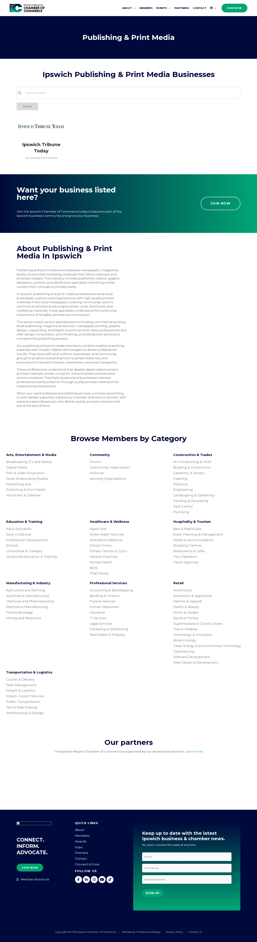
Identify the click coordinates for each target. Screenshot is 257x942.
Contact (81, 858)
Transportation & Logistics (29, 672)
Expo (79, 847)
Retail (178, 583)
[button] (133, 8)
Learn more (194, 751)
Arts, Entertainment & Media (41, 157)
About (79, 830)
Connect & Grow (87, 864)
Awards (80, 841)
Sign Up (153, 893)
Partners (81, 853)
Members (82, 835)
